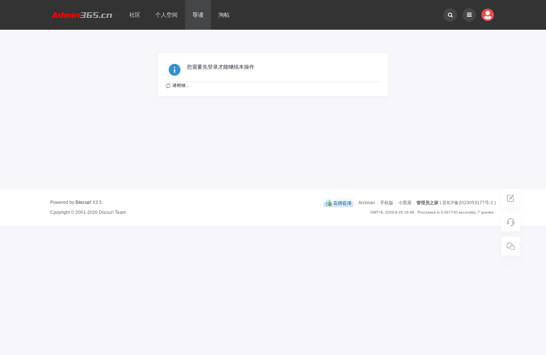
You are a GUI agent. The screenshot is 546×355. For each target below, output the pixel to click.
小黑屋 (405, 202)
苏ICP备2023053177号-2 (467, 202)
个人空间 (166, 15)
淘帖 (224, 15)
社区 (134, 15)
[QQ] (339, 202)
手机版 (386, 202)
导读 (198, 15)
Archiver (366, 202)
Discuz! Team (112, 212)
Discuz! (83, 202)
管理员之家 (427, 202)
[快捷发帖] (510, 199)
